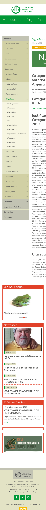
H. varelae (11, 146)
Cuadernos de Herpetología (23, 482)
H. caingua (11, 108)
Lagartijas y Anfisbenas (13, 207)
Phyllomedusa (11, 156)
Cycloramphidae (11, 69)
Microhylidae (10, 191)
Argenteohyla (11, 89)
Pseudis (9, 161)
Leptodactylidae (11, 186)
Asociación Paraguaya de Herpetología (23, 492)
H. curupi (10, 116)
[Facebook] (16, 497)
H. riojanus (11, 142)
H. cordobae (11, 112)
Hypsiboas (10, 99)
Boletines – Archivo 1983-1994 (23, 487)
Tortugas (8, 217)
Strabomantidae (11, 196)
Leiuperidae (9, 181)
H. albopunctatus (13, 104)
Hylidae (8, 79)
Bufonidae (9, 49)
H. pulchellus (12, 129)
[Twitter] (22, 497)
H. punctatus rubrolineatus (16, 134)
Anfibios (7, 39)
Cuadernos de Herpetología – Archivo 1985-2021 (23, 484)
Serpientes (8, 212)
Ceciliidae (8, 54)
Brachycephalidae (12, 44)
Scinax (8, 166)
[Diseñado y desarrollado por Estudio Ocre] (23, 508)
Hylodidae (9, 176)
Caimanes (8, 202)
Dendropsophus (12, 94)
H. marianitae (12, 125)
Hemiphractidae (11, 74)
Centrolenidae (10, 59)
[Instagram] (28, 497)
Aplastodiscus (11, 84)
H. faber (10, 121)
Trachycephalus (12, 171)
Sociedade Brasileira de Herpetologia (23, 489)
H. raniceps (11, 138)
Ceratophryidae (11, 64)
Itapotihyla (10, 151)
